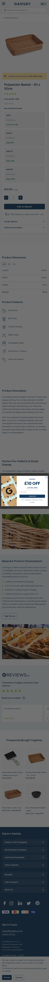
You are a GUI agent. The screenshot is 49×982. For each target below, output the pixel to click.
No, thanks (32, 502)
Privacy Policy (28, 499)
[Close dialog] (46, 477)
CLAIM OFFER (32, 496)
